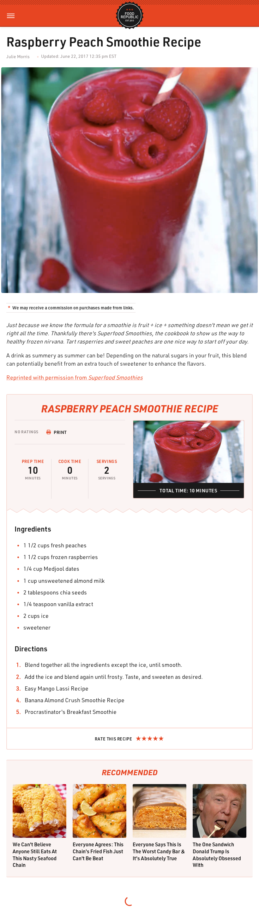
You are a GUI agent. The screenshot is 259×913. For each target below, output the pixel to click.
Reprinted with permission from (74, 377)
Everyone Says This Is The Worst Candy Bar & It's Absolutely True (159, 851)
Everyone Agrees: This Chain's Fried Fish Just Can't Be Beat (98, 851)
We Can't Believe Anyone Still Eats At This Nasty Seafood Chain (35, 854)
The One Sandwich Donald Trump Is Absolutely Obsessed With (217, 854)
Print (60, 432)
